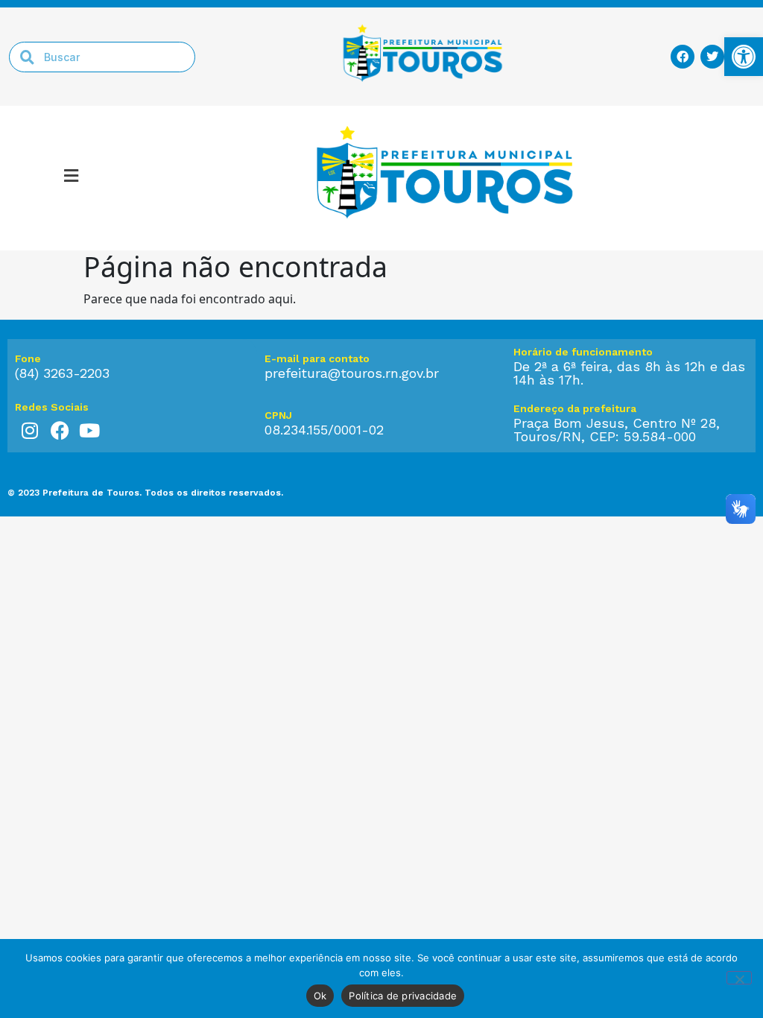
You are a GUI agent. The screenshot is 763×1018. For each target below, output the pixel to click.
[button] (71, 178)
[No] (739, 977)
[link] (743, 56)
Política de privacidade (403, 996)
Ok (320, 996)
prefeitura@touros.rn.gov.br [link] (352, 373)
